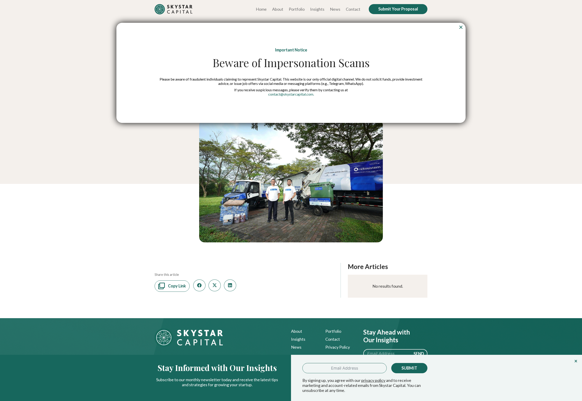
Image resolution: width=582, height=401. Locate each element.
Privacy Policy (337, 347)
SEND (419, 353)
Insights (298, 339)
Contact (332, 339)
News (296, 347)
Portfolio (333, 331)
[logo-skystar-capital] (174, 9)
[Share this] (199, 285)
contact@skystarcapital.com (290, 94)
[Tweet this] (214, 285)
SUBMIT (409, 368)
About (296, 331)
